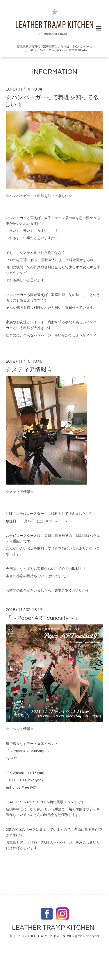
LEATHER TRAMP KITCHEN (53, 927)
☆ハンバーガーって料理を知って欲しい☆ (52, 101)
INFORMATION (54, 72)
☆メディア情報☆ (29, 370)
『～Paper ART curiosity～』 (43, 618)
